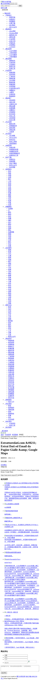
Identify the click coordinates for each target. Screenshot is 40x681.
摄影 (9, 195)
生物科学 (11, 396)
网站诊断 (11, 106)
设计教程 (11, 25)
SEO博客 (11, 135)
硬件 (9, 212)
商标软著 (11, 78)
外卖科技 (11, 94)
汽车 (9, 267)
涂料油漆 (11, 392)
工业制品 (11, 362)
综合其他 (8, 403)
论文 (9, 315)
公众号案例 (12, 55)
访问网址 (4, 465)
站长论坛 (11, 139)
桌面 (9, 238)
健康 (9, 275)
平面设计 (8, 15)
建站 (9, 224)
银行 (9, 261)
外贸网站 (11, 45)
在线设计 (11, 19)
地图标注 (11, 90)
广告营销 (11, 356)
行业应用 (8, 70)
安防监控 (11, 380)
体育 (9, 191)
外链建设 (11, 112)
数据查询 (11, 96)
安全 (9, 244)
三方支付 (11, 47)
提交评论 (3, 673)
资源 (9, 236)
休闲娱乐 (8, 169)
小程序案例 (12, 56)
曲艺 (9, 325)
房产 (9, 265)
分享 (9, 240)
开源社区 (11, 43)
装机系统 (11, 128)
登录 (2, 8)
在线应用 (8, 145)
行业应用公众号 (14, 88)
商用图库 (11, 21)
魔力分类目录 (21, 676)
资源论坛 (11, 159)
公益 (9, 334)
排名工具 (11, 116)
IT (9, 210)
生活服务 (8, 248)
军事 (9, 193)
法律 (9, 297)
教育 (9, 307)
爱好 (9, 326)
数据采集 (11, 82)
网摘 (9, 234)
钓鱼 (9, 202)
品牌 (9, 291)
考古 (9, 417)
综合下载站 (12, 163)
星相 (9, 185)
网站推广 (8, 98)
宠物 (9, 279)
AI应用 (11, 131)
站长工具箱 (12, 141)
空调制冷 (11, 378)
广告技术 (11, 76)
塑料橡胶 (11, 390)
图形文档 (11, 124)
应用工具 (11, 68)
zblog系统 (12, 31)
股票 (9, 257)
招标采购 (11, 409)
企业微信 (11, 64)
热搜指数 (11, 108)
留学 (9, 323)
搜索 (9, 228)
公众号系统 (12, 51)
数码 (9, 214)
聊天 (9, 242)
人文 (9, 330)
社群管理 (11, 62)
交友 (9, 187)
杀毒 (9, 246)
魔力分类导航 (5, 3)
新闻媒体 (8, 399)
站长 (9, 226)
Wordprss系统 (13, 33)
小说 (9, 181)
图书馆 (10, 321)
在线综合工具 (13, 155)
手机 (9, 271)
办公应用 (8, 122)
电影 (9, 173)
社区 (9, 199)
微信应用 (8, 49)
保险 (9, 263)
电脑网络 (8, 206)
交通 (9, 255)
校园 (9, 319)
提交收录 (8, 427)
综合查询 (11, 100)
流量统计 (11, 110)
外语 (9, 311)
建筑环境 (11, 350)
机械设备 (11, 348)
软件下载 (8, 157)
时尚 (9, 285)
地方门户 (11, 401)
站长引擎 (11, 120)
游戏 (9, 175)
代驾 (9, 301)
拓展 (9, 201)
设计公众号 (12, 27)
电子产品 (11, 384)
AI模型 (11, 92)
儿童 (9, 281)
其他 (9, 411)
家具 (9, 299)
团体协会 (11, 413)
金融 (9, 259)
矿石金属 (11, 388)
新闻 (9, 189)
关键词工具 (12, 104)
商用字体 (11, 17)
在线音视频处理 (14, 153)
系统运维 (11, 129)
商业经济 (8, 338)
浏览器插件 (12, 143)
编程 (9, 220)
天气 (9, 253)
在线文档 (11, 147)
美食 (9, 277)
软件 (9, 216)
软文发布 (11, 114)
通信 (9, 273)
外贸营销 (11, 86)
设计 (9, 222)
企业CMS (11, 41)
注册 (5, 8)
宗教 (9, 332)
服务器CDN (12, 35)
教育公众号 (12, 336)
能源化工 (11, 346)
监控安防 (11, 74)
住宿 (9, 204)
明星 (9, 197)
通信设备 (11, 352)
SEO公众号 (12, 137)
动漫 (9, 177)
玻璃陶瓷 (11, 394)
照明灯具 (11, 376)
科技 (9, 328)
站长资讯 (8, 421)
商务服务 (11, 358)
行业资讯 (11, 423)
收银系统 (11, 72)
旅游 (9, 287)
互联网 (10, 208)
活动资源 (11, 118)
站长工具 (11, 425)
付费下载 (11, 23)
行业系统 (11, 39)
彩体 (9, 252)
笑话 (9, 183)
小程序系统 (12, 53)
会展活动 (11, 360)
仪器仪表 (11, 372)
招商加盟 (11, 354)
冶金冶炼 (11, 374)
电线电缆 (11, 340)
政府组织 (11, 407)
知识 (9, 309)
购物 (9, 250)
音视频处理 (12, 126)
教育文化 (8, 305)
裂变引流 (11, 66)
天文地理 (11, 419)
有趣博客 (11, 232)
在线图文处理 (13, 151)
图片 (9, 179)
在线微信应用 (13, 149)
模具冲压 (11, 386)
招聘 (9, 295)
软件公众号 (12, 165)
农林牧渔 (11, 344)
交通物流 (11, 368)
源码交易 (11, 37)
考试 (9, 313)
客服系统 (11, 84)
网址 (9, 230)
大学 (9, 317)
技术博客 (11, 167)
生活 (9, 289)
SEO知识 (7, 133)
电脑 (9, 218)
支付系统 (11, 80)
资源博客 (11, 161)
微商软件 (11, 60)
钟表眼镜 (11, 366)
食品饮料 (11, 342)
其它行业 (11, 398)
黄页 (9, 405)
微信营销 (8, 58)
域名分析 (11, 102)
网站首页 (7, 13)
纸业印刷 (11, 364)
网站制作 (8, 29)
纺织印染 (11, 382)
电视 (9, 269)
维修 (9, 303)
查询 (9, 293)
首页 (2, 434)
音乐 (9, 171)
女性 (9, 283)
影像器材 (11, 370)
